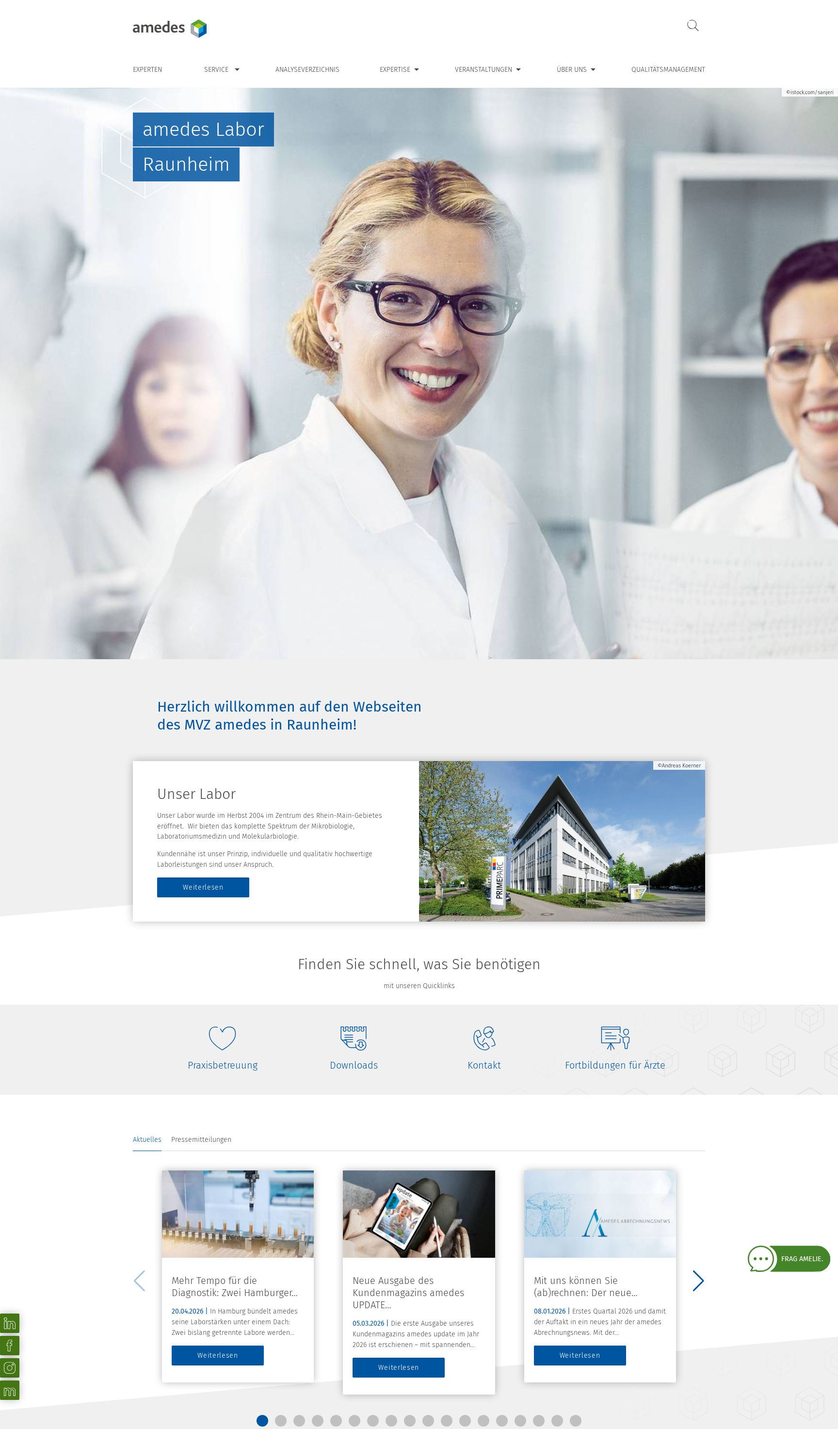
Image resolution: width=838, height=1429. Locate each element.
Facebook (9, 1345)
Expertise (395, 69)
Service (216, 69)
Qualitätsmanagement (668, 69)
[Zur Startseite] (193, 28)
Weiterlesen (203, 887)
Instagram (9, 1368)
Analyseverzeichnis (307, 69)
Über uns (572, 69)
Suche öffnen (693, 25)
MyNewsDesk (9, 1390)
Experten (147, 69)
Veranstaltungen (483, 69)
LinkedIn (9, 1323)
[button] (262, 1421)
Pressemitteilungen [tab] (201, 1140)
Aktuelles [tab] (147, 1140)
